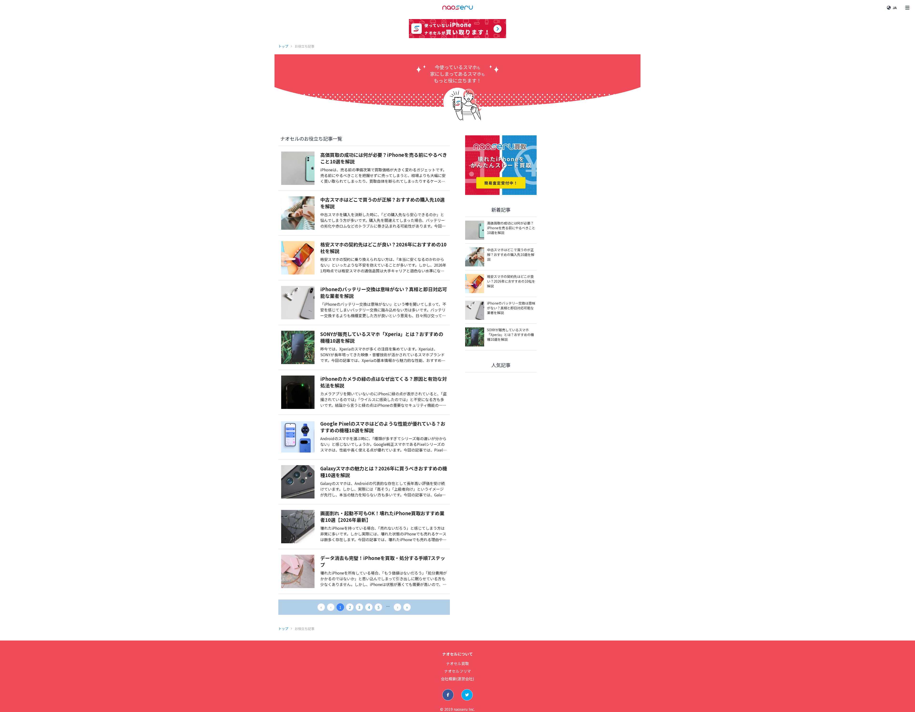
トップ (283, 46)
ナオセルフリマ (457, 671)
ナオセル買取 (457, 663)
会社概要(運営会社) (457, 678)
